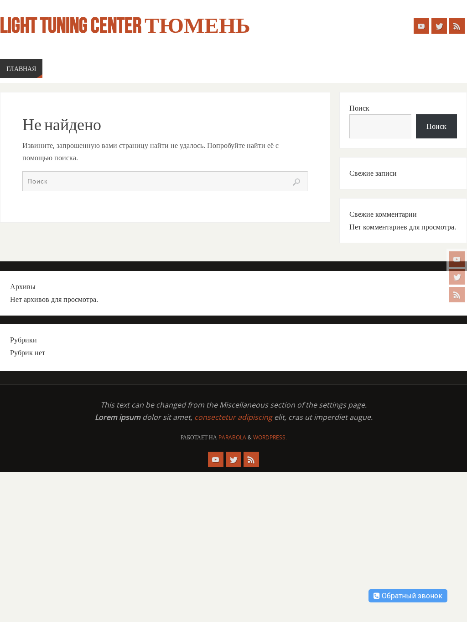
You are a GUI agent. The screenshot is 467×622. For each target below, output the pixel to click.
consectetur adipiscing (233, 417)
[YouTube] (457, 259)
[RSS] (457, 294)
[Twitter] (457, 277)
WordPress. (270, 437)
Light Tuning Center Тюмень (125, 25)
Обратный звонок (411, 595)
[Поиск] (296, 182)
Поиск (359, 108)
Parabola (232, 437)
